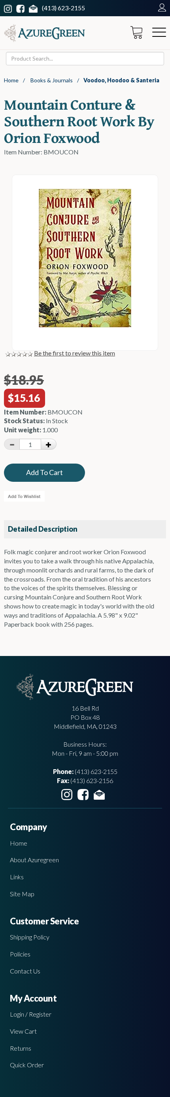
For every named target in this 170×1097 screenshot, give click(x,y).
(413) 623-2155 (63, 7)
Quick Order (27, 1064)
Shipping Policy (29, 937)
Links (17, 876)
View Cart (23, 1031)
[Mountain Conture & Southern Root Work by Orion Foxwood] (85, 325)
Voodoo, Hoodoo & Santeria (121, 80)
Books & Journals (51, 80)
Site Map (22, 893)
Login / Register (30, 1014)
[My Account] (160, 7)
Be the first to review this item (74, 353)
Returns (20, 1048)
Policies (20, 954)
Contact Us (25, 971)
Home (11, 80)
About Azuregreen (34, 859)
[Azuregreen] (44, 33)
